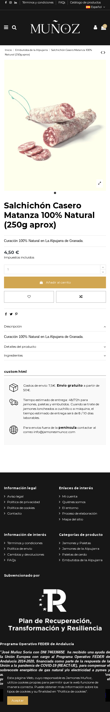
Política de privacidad (23, 502)
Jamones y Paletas (76, 543)
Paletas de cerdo (74, 554)
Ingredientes (13, 355)
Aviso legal (15, 496)
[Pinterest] (16, 314)
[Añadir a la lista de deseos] (29, 297)
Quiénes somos (73, 502)
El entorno (70, 508)
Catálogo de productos (85, 2)
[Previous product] (102, 52)
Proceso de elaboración (79, 513)
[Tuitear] (11, 314)
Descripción (13, 326)
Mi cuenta (69, 496)
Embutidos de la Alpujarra (82, 560)
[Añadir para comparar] (81, 297)
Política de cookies (21, 508)
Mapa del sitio (72, 519)
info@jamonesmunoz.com (54, 432)
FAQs (62, 2)
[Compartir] (6, 314)
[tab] (55, 326)
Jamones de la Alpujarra (80, 549)
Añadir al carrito (58, 282)
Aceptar (17, 700)
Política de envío (19, 549)
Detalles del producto (20, 347)
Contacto (14, 513)
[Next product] (104, 52)
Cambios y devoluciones (25, 554)
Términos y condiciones (38, 2)
